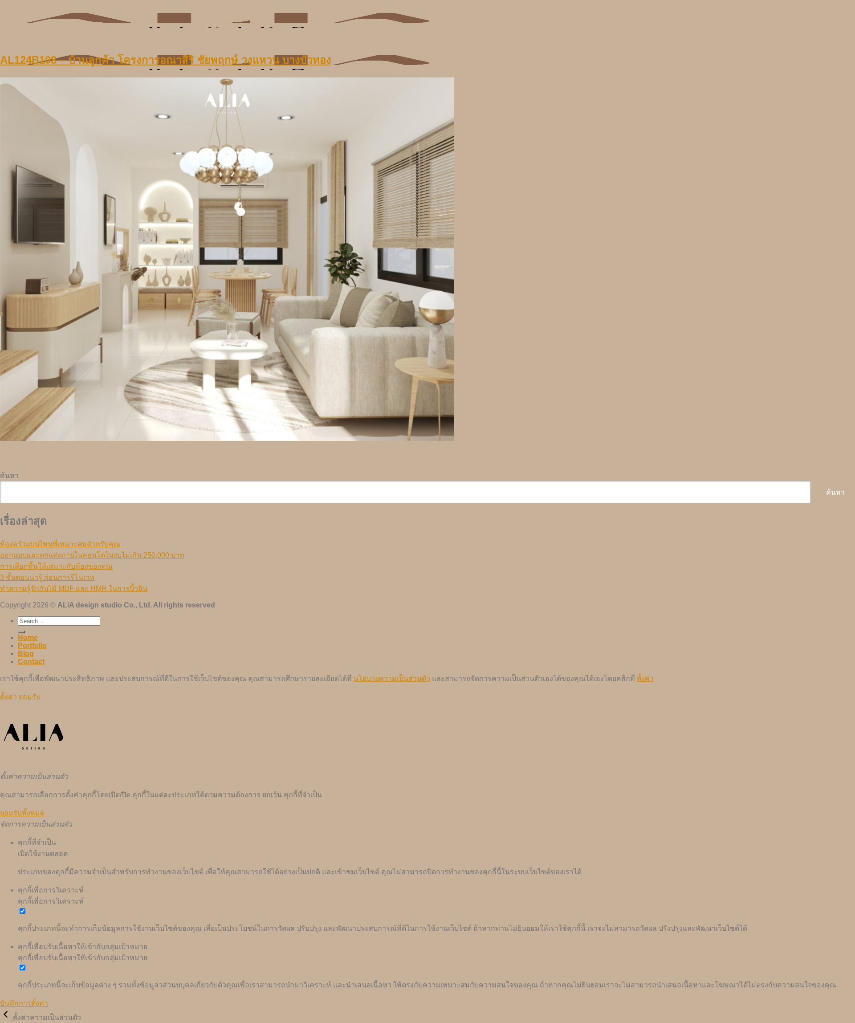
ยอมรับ (30, 697)
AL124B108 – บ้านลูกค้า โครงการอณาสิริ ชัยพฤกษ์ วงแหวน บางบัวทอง (165, 60)
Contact (31, 661)
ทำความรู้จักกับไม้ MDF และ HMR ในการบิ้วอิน (73, 588)
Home (28, 637)
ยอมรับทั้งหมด (22, 813)
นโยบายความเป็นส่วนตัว (392, 678)
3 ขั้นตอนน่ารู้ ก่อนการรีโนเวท (47, 577)
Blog (26, 653)
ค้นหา (9, 475)
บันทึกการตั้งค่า (24, 1003)
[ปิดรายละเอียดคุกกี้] (6, 1017)
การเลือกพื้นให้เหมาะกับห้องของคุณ (56, 566)
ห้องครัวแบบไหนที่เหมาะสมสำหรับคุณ (60, 544)
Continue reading (32, 465)
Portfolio (32, 645)
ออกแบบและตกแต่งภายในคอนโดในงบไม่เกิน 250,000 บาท (92, 555)
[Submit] (21, 632)
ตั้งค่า (645, 678)
